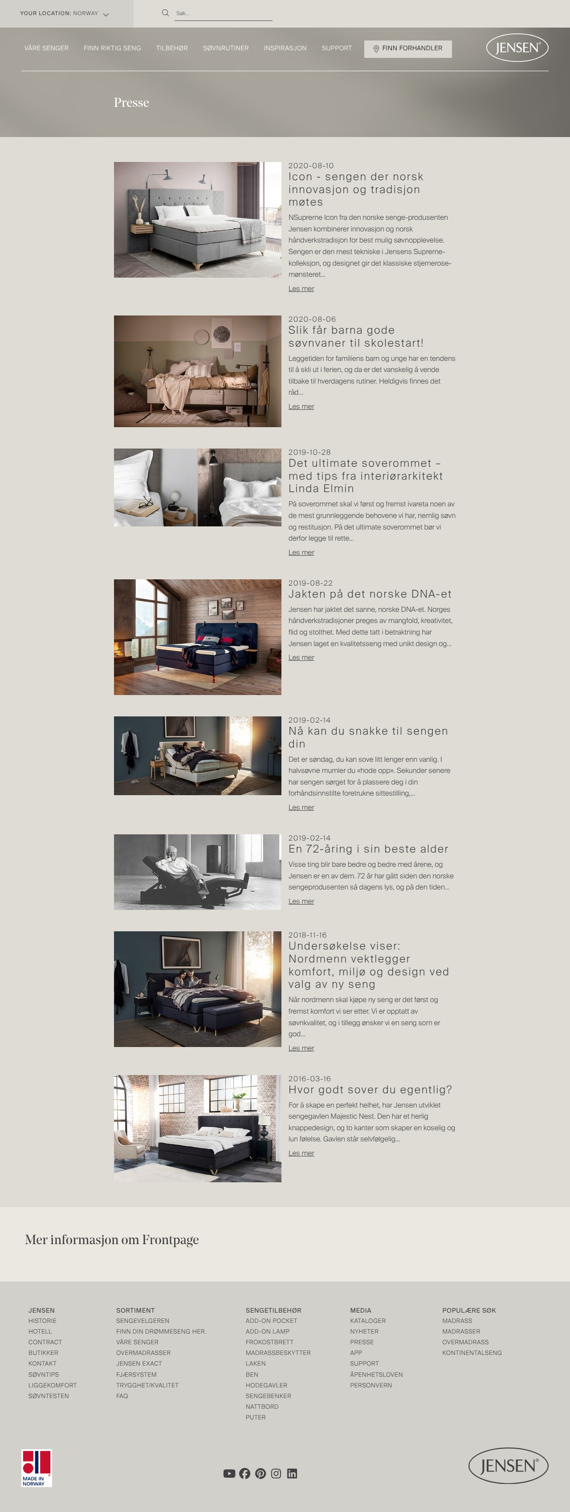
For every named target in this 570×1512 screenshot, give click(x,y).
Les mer (301, 289)
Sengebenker (268, 1397)
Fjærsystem (136, 1376)
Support (337, 49)
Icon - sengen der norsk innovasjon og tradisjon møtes (356, 190)
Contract (45, 1343)
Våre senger (46, 49)
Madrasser (461, 1332)
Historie (42, 1322)
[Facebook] (244, 1474)
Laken (256, 1364)
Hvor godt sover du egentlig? (371, 1090)
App (356, 1354)
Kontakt (42, 1364)
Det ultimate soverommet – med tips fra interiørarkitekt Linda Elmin (366, 477)
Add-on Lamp (268, 1332)
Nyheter (364, 1332)
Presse (362, 1343)
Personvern (371, 1386)
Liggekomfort (52, 1386)
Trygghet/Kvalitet (147, 1386)
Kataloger (368, 1322)
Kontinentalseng (472, 1354)
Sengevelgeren (142, 1322)
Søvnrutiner (226, 49)
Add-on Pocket (271, 1322)
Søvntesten (48, 1397)
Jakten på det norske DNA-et (370, 595)
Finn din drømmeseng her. (161, 1332)
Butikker (43, 1354)
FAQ (122, 1397)
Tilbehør (172, 49)
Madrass (457, 1322)
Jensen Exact (139, 1364)
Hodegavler (267, 1386)
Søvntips (43, 1376)
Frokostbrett (270, 1343)
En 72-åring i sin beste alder (369, 850)
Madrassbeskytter (278, 1354)
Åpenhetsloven (376, 1376)
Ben (252, 1376)
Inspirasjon (285, 49)
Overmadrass (466, 1343)
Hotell (40, 1332)
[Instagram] (276, 1474)
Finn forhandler (413, 49)
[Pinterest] (260, 1474)
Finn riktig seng (112, 49)
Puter (256, 1418)
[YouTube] (228, 1474)
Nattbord (262, 1408)
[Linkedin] (292, 1474)
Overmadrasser (143, 1354)
